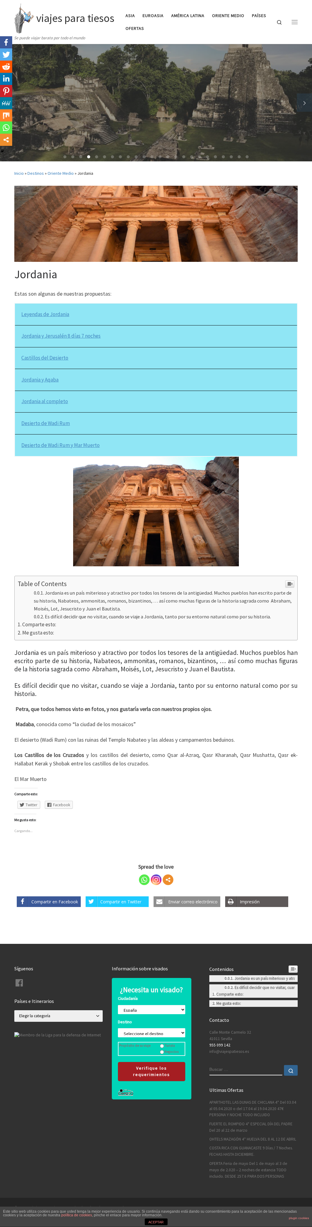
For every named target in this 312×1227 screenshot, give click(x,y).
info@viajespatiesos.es (229, 1051)
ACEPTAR (156, 1222)
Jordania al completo (44, 401)
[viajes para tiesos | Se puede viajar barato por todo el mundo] (24, 17)
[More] (168, 879)
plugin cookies (299, 1218)
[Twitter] (6, 54)
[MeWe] (6, 103)
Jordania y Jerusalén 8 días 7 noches (61, 335)
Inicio (19, 173)
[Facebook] (6, 42)
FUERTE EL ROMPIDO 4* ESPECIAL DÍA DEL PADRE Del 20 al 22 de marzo (250, 1127)
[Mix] (6, 115)
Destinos (35, 173)
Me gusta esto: (38, 632)
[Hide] (2, 151)
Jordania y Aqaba (39, 379)
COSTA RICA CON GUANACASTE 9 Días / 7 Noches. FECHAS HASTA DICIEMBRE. (251, 1151)
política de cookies (76, 1215)
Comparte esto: (39, 624)
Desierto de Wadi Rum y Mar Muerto (60, 445)
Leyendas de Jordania (45, 314)
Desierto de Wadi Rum (45, 423)
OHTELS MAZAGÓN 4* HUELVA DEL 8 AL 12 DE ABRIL (252, 1139)
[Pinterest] (6, 91)
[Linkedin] (6, 79)
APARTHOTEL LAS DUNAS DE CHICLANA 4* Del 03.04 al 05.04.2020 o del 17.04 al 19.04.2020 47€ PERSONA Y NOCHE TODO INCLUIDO (252, 1109)
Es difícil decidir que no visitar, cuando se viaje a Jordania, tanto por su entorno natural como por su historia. (158, 617)
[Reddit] (6, 67)
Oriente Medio (61, 173)
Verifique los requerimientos (151, 1071)
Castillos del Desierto (44, 357)
